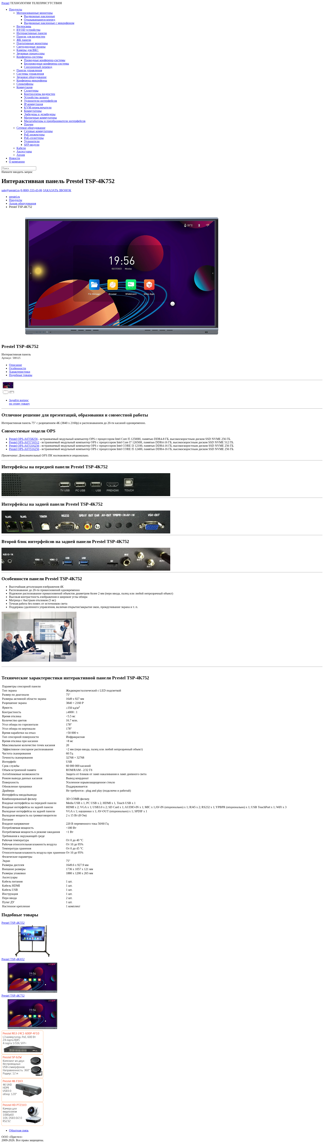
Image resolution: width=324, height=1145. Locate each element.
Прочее (28, 124)
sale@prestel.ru (11, 190)
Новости (14, 158)
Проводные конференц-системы (44, 60)
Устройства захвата (36, 97)
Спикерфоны (24, 83)
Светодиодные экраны (31, 46)
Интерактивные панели (31, 33)
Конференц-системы (29, 56)
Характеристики (19, 371)
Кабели (21, 148)
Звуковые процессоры (30, 53)
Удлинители (32, 141)
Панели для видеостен (30, 36)
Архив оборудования (22, 203)
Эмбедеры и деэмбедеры (40, 114)
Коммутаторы (33, 110)
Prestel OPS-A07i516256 (24, 449)
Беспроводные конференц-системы (46, 63)
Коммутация (24, 87)
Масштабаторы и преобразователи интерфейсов (55, 121)
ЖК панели (23, 39)
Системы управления (30, 73)
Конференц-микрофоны (31, 80)
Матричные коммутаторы (40, 117)
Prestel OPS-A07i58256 (23, 439)
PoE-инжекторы (34, 134)
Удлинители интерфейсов (40, 100)
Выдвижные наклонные (39, 16)
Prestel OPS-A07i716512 (24, 442)
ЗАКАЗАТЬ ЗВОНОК (57, 190)
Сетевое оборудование (30, 127)
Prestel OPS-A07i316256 (24, 445)
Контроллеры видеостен (39, 94)
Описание (15, 365)
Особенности (17, 368)
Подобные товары (20, 375)
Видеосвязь (23, 26)
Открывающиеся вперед (39, 19)
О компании (17, 161)
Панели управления (29, 70)
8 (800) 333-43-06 (31, 190)
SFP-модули (31, 144)
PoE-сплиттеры (34, 138)
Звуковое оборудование (31, 77)
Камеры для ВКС (27, 50)
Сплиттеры (31, 90)
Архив (20, 154)
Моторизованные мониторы (34, 12)
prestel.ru (14, 196)
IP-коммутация (33, 104)
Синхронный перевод (38, 67)
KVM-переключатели (38, 107)
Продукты (15, 9)
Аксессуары (24, 151)
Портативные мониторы (32, 43)
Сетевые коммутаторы (38, 131)
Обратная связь (18, 1130)
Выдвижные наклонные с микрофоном (49, 23)
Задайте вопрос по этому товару (19, 402)
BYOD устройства (28, 29)
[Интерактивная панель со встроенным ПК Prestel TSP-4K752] (122, 339)
